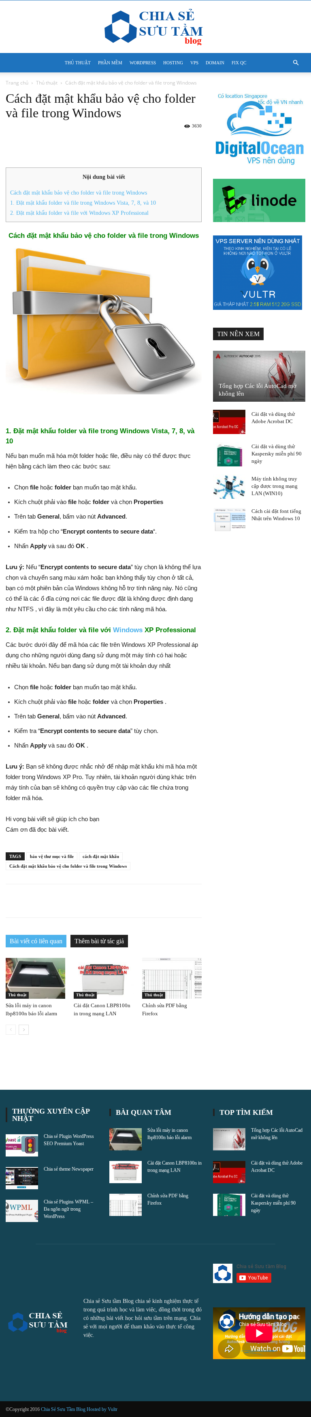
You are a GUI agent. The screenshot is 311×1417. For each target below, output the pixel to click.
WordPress (143, 62)
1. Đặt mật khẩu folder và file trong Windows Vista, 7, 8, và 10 (83, 202)
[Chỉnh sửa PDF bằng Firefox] (172, 978)
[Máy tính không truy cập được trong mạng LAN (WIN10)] (229, 486)
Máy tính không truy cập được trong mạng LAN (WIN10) (274, 486)
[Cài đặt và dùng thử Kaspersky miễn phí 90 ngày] (229, 454)
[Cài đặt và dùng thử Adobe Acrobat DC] (229, 422)
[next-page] (24, 1030)
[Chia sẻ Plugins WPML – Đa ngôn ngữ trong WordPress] (22, 1211)
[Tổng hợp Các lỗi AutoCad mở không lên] (259, 376)
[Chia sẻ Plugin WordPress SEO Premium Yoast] (22, 1145)
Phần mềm (110, 62)
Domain (215, 62)
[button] (295, 63)
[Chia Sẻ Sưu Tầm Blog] (155, 27)
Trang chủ (17, 82)
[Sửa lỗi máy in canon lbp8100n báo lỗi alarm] (35, 978)
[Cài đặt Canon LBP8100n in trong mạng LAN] (103, 978)
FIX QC (239, 62)
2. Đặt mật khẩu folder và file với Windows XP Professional (79, 213)
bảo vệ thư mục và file (52, 856)
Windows (128, 630)
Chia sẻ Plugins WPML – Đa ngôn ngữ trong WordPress (68, 1209)
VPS (194, 62)
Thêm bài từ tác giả (99, 941)
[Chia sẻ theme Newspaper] (22, 1178)
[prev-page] (11, 1030)
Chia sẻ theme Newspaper (69, 1169)
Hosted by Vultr (102, 1409)
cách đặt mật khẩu (101, 856)
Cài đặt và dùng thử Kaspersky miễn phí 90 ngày (276, 453)
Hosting (173, 62)
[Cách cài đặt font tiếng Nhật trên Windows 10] (229, 519)
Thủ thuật (78, 62)
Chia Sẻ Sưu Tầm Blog (64, 1409)
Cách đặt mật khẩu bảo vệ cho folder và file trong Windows (78, 192)
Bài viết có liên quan (36, 941)
